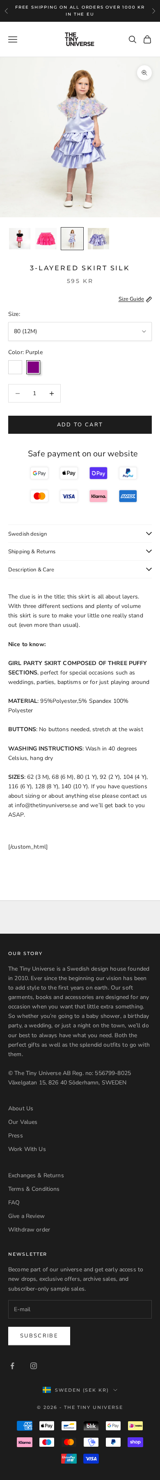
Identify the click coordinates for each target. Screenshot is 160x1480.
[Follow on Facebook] (12, 1366)
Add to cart (80, 424)
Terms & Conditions (34, 1189)
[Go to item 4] (98, 238)
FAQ (14, 1202)
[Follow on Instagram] (34, 1366)
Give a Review (26, 1216)
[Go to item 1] (19, 238)
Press (15, 1135)
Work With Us (27, 1149)
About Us (20, 1108)
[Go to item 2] (45, 238)
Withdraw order (29, 1230)
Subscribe (39, 1336)
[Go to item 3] (72, 238)
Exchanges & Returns (36, 1175)
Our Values (22, 1122)
